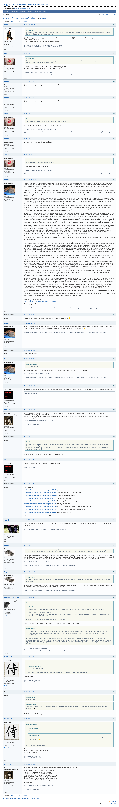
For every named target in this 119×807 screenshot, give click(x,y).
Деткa (6, 53)
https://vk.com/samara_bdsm (22, 8)
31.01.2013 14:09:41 (30, 692)
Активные (105, 14)
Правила (23, 11)
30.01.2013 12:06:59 (30, 459)
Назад (12, 21)
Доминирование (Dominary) (24, 18)
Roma (6, 81)
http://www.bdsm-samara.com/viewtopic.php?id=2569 (40, 509)
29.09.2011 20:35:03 (30, 81)
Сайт (7, 615)
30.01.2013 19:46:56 (30, 545)
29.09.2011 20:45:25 (30, 154)
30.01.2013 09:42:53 (30, 386)
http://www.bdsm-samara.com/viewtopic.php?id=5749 (40, 512)
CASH (6, 520)
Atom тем (113, 801)
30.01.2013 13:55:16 (30, 520)
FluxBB (113, 804)
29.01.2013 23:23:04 (30, 179)
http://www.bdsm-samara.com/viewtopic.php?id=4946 (40, 495)
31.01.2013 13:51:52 (30, 656)
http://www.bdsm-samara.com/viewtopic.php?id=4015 (40, 501)
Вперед (25, 21)
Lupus (6, 545)
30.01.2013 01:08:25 (30, 359)
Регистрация (37, 11)
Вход (44, 11)
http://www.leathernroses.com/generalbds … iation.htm (40, 301)
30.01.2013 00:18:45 (30, 350)
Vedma (6, 25)
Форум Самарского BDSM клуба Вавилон (25, 4)
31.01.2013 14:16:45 (30, 719)
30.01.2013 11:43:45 (30, 436)
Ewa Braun (8, 410)
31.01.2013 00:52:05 (30, 597)
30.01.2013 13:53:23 (30, 483)
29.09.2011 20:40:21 (30, 138)
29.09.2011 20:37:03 (30, 113)
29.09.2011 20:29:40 (30, 53)
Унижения (44, 18)
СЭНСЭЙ (8, 656)
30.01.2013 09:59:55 (30, 409)
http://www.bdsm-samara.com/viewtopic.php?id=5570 (40, 490)
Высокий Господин (11, 597)
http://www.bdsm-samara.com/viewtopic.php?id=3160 (40, 506)
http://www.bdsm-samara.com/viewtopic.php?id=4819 (40, 498)
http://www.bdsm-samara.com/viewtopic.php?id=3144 (40, 504)
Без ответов (112, 14)
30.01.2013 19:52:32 (30, 572)
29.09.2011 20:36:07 (30, 97)
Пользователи (14, 11)
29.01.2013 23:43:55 (30, 323)
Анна (6, 386)
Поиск (30, 11)
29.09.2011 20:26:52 (30, 24)
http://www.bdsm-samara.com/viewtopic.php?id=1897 (40, 492)
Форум (6, 11)
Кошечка (7, 179)
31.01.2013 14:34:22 (30, 764)
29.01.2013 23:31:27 (30, 314)
